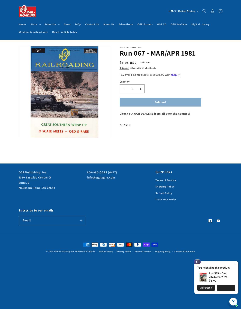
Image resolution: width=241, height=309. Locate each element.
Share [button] (127, 125)
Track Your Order (165, 199)
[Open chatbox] (233, 302)
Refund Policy (164, 193)
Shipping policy (163, 251)
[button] (35, 24)
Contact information (184, 251)
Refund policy (106, 251)
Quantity (124, 81)
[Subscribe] (81, 220)
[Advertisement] (120, 278)
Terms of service (143, 251)
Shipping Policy (164, 186)
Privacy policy (124, 251)
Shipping (124, 67)
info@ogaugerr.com (101, 177)
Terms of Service (165, 180)
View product (206, 288)
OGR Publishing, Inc (64, 251)
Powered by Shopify (85, 251)
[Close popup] (235, 264)
